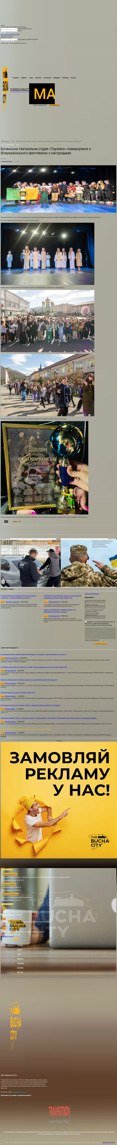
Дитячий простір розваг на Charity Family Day (18, 692)
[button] (56, 81)
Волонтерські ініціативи (10, 894)
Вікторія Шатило (7, 161)
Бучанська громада (10, 144)
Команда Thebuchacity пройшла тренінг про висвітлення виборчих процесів (29, 680)
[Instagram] (14, 136)
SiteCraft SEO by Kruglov (108, 1142)
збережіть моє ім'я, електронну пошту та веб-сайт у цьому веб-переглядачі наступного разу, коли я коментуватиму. (100, 623)
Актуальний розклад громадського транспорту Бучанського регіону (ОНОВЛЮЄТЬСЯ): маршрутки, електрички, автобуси (36, 877)
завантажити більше (92, 594)
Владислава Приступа (9, 880)
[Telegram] (21, 136)
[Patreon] (18, 136)
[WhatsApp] (34, 166)
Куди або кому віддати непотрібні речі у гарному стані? (17, 897)
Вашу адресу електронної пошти (28, 39)
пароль (20, 30)
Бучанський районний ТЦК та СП (11, 887)
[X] (27, 166)
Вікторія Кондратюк (12, 602)
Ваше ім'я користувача (25, 28)
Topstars (15, 521)
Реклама (3, 736)
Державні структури (9, 884)
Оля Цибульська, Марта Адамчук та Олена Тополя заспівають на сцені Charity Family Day (62, 597)
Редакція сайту (10, 709)
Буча (12, 141)
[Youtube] (29, 136)
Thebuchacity (5, 141)
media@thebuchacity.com (19, 1092)
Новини (17, 144)
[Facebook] (10, 136)
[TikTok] (25, 136)
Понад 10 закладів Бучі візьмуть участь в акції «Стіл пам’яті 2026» (26, 729)
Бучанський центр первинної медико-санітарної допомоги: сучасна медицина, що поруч (18, 597)
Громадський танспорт (10, 874)
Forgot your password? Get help (10, 34)
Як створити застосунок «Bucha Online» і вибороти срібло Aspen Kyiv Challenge (31, 705)
